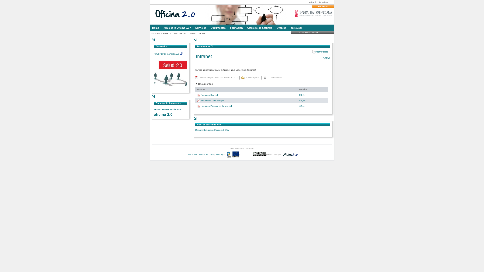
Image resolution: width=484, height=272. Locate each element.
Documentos (180, 33)
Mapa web (192, 154)
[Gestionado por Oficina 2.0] (290, 154)
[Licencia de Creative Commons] (259, 154)
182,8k (302, 95)
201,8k (302, 106)
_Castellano (323, 2)
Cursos (192, 33)
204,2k (302, 100)
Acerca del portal (206, 154)
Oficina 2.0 (166, 33)
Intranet (202, 33)
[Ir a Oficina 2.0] (177, 15)
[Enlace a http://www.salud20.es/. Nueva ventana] (170, 85)
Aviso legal (220, 154)
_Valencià (312, 2)
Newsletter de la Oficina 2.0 (166, 54)
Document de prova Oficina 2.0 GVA (212, 130)
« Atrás (326, 58)
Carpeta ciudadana (309, 32)
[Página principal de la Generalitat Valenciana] (323, 7)
